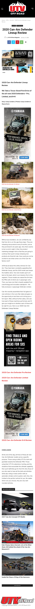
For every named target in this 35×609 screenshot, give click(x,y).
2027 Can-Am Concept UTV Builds (13, 517)
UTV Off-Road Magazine (14, 37)
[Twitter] (13, 42)
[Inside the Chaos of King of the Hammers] (17, 564)
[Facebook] (9, 42)
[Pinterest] (17, 42)
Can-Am (12, 20)
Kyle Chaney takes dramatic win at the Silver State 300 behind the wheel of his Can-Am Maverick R (17, 547)
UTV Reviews (19, 25)
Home (3, 20)
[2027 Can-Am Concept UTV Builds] (17, 504)
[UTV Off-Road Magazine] (5, 37)
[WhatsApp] (21, 42)
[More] (26, 42)
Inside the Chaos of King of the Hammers (16, 577)
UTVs (7, 20)
